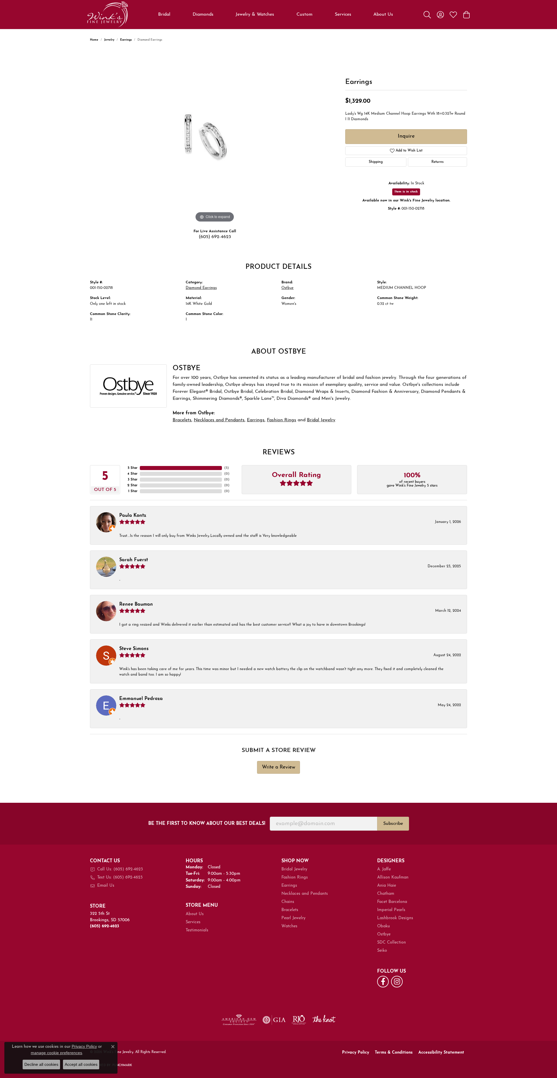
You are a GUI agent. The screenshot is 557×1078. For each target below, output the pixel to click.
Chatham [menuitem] (385, 894)
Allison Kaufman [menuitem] (392, 877)
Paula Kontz (132, 515)
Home (94, 40)
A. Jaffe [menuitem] (384, 869)
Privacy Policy (355, 1052)
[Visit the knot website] (324, 1020)
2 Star (132, 485)
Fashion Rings (281, 420)
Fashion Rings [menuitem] (294, 877)
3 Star (133, 479)
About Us (383, 14)
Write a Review (278, 767)
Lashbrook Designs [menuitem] (395, 918)
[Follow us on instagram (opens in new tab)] (397, 981)
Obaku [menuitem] (383, 926)
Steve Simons (134, 649)
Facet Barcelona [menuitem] (392, 902)
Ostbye (287, 288)
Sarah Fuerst (133, 560)
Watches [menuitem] (289, 926)
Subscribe (393, 823)
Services (343, 14)
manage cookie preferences (56, 1052)
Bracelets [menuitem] (289, 910)
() (226, 468)
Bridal (164, 14)
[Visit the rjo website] (299, 1020)
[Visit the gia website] (274, 1020)
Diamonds (203, 14)
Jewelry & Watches (255, 14)
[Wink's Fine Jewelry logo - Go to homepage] (107, 14)
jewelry (109, 40)
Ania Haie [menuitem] (386, 885)
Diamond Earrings (201, 288)
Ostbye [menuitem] (383, 934)
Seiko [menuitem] (382, 951)
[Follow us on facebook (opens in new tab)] (383, 981)
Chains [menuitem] (287, 902)
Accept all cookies (81, 1064)
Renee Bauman (136, 604)
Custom (304, 14)
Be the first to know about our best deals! (206, 823)
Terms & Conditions (394, 1052)
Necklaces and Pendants (219, 420)
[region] (215, 137)
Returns (437, 162)
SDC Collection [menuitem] (391, 942)
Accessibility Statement (441, 1052)
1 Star (133, 491)
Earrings (126, 40)
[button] (427, 14)
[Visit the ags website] (239, 1020)
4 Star (132, 474)
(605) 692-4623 (215, 237)
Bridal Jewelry (321, 420)
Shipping (376, 162)
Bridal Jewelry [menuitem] (294, 869)
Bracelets (182, 420)
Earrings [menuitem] (289, 885)
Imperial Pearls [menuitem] (391, 910)
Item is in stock (406, 191)
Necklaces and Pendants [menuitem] (304, 894)
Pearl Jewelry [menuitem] (293, 918)
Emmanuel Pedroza (141, 699)
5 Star (133, 468)
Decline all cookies (41, 1064)
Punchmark (122, 1065)
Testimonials (197, 930)
